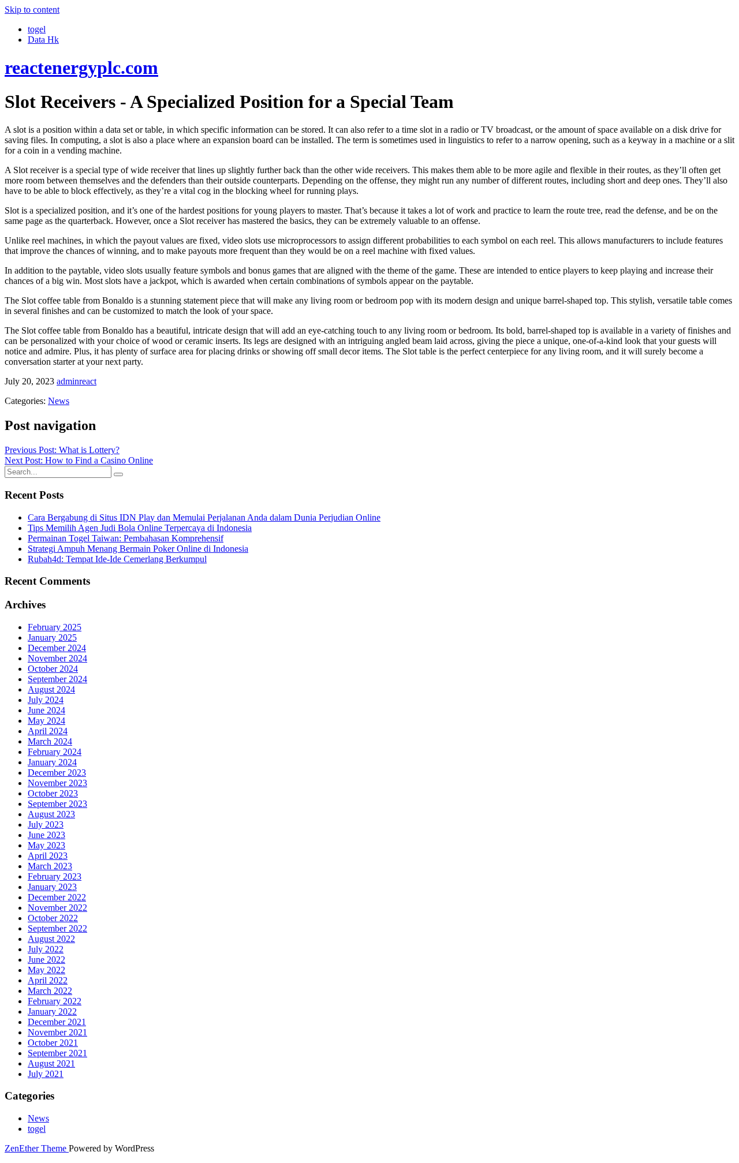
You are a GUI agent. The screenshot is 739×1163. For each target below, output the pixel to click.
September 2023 (57, 804)
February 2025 (54, 627)
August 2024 (51, 689)
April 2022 (48, 980)
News (58, 401)
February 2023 (54, 876)
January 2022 (52, 1011)
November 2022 (57, 908)
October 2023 (53, 793)
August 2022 (51, 939)
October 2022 (53, 918)
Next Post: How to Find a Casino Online (79, 460)
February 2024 (54, 752)
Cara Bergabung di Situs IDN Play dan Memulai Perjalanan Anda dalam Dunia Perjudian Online (204, 517)
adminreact (76, 381)
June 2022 (46, 959)
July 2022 (46, 949)
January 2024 (52, 762)
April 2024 (48, 731)
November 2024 (57, 658)
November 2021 (57, 1032)
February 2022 (54, 1001)
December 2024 (57, 648)
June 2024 (46, 710)
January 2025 (52, 637)
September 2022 (57, 928)
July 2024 (46, 700)
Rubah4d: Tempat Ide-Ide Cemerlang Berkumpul (117, 559)
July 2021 (46, 1074)
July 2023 (46, 824)
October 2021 (53, 1043)
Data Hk (43, 39)
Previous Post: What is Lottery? (62, 450)
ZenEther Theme (37, 1148)
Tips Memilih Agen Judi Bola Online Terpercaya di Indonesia (140, 528)
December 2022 (57, 897)
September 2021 (57, 1053)
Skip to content (32, 9)
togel (37, 29)
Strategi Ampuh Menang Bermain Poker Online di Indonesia (138, 549)
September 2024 (57, 679)
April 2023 (48, 856)
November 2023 (57, 783)
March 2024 (50, 741)
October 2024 (53, 669)
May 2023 (46, 845)
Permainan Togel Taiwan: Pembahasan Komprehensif (125, 538)
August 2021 (51, 1063)
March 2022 (50, 991)
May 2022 (46, 970)
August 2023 (51, 814)
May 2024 (46, 721)
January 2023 (52, 887)
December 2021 (57, 1022)
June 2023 (46, 835)
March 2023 (50, 866)
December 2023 (57, 772)
